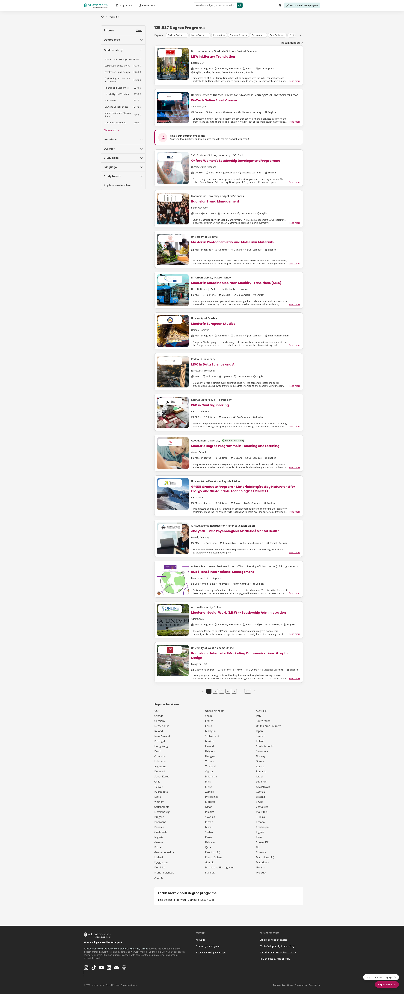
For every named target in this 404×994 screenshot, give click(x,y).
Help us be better (387, 984)
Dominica (159, 867)
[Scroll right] (300, 35)
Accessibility (314, 985)
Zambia (209, 791)
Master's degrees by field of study (277, 946)
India (208, 781)
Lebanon (261, 781)
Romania (261, 771)
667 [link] (248, 691)
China (208, 726)
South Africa (263, 721)
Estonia (260, 796)
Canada (158, 716)
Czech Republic (265, 746)
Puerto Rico (161, 791)
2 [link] (215, 691)
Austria (260, 766)
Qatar (208, 847)
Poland (260, 741)
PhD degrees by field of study (275, 958)
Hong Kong (161, 746)
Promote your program (208, 946)
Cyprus (209, 771)
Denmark (159, 771)
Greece (260, 761)
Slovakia (210, 817)
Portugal (159, 741)
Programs (124, 5)
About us (200, 939)
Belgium (210, 751)
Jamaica (209, 812)
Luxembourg (162, 812)
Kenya (208, 837)
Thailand (210, 766)
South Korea (161, 776)
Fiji (257, 847)
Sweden (260, 736)
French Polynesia (164, 872)
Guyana (158, 842)
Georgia (260, 791)
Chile (157, 781)
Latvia (157, 796)
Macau (209, 827)
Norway (260, 756)
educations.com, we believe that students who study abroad (117, 948)
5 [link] (234, 691)
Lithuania (160, 761)
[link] (114, 16)
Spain (208, 716)
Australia (261, 711)
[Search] (240, 5)
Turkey (209, 761)
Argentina (160, 766)
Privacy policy (301, 985)
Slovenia (261, 852)
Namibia (210, 872)
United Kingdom (214, 711)
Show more (110, 130)
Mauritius (261, 812)
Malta (208, 786)
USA (156, 711)
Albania (158, 877)
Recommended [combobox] (290, 42)
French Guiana (213, 857)
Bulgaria (159, 817)
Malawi (158, 857)
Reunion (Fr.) (212, 852)
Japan (259, 731)
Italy (258, 716)
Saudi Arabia (161, 807)
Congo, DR (262, 842)
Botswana (160, 822)
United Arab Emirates (268, 726)
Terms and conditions (283, 985)
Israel (259, 776)
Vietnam (159, 802)
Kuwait (158, 847)
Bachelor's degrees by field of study (278, 952)
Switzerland (212, 736)
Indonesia (211, 776)
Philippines (211, 796)
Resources (147, 5)
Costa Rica (262, 807)
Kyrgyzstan (161, 862)
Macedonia (262, 862)
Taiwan (158, 786)
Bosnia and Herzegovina (219, 867)
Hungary (210, 756)
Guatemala (160, 832)
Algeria (260, 832)
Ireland (158, 731)
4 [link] (228, 691)
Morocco (210, 802)
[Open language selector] (280, 5)
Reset (139, 30)
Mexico (209, 741)
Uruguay (261, 872)
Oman (208, 807)
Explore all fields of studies (273, 939)
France (209, 721)
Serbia (209, 832)
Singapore (262, 751)
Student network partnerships (211, 952)
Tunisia (260, 817)
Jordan (209, 822)
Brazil (157, 751)
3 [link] (221, 691)
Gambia (209, 862)
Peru (259, 837)
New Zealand (162, 736)
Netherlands (161, 726)
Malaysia (210, 731)
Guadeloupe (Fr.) (164, 852)
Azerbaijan (262, 827)
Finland (209, 746)
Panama (159, 827)
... (240, 691)
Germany (159, 721)
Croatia (260, 822)
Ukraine (260, 867)
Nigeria (158, 837)
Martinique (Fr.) (265, 857)
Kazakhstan (263, 786)
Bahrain (210, 842)
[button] (123, 59)
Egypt (259, 802)
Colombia (160, 756)
